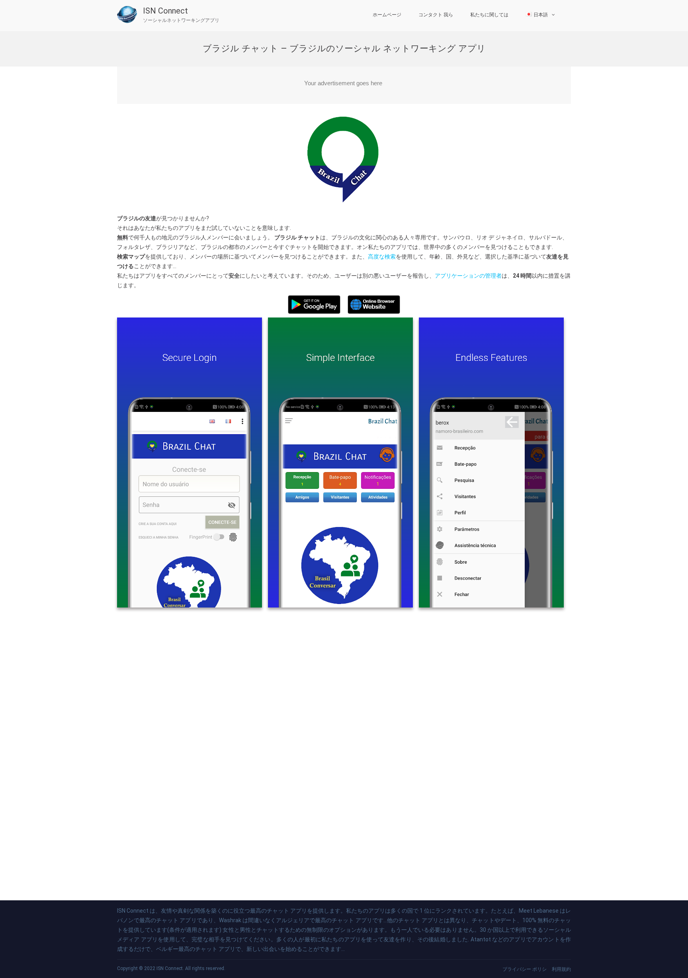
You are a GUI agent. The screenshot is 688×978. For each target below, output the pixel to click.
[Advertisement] (344, 85)
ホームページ (387, 15)
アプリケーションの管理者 (468, 275)
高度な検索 (382, 256)
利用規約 (561, 969)
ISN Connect (165, 11)
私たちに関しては (489, 15)
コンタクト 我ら (435, 15)
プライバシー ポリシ (524, 969)
